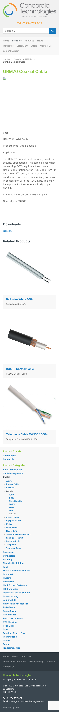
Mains (9, 524)
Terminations (10, 636)
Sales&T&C (22, 45)
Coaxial (17, 59)
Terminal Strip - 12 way (15, 633)
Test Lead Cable (13, 548)
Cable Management (13, 473)
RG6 (11, 510)
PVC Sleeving (10, 622)
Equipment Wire (13, 520)
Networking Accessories (15, 603)
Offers (34, 45)
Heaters (7, 578)
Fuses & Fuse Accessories (16, 570)
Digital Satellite (15, 501)
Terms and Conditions (14, 661)
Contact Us (46, 45)
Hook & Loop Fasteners (15, 585)
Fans (5, 567)
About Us (29, 40)
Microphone (12, 527)
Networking (11, 531)
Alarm (9, 481)
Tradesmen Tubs (11, 648)
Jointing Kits (9, 600)
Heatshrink (8, 581)
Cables (6, 59)
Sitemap (50, 661)
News (40, 40)
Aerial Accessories (12, 469)
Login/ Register (11, 51)
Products (17, 40)
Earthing (7, 559)
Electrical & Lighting (13, 563)
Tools (6, 644)
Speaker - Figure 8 (14, 538)
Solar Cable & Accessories (18, 534)
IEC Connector (10, 589)
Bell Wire (10, 487)
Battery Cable (12, 484)
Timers (6, 640)
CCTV (11, 498)
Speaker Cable (13, 541)
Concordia (8, 459)
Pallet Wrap (9, 607)
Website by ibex (11, 707)
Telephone (11, 544)
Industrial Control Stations (16, 592)
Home (6, 40)
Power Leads (9, 614)
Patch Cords (9, 611)
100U (11, 495)
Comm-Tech (9, 455)
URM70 (29, 59)
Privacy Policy (36, 661)
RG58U (12, 504)
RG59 (11, 507)
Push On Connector (13, 618)
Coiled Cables (12, 517)
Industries (8, 45)
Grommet (8, 574)
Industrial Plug (10, 596)
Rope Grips (9, 625)
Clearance (8, 552)
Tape (5, 629)
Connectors (9, 555)
